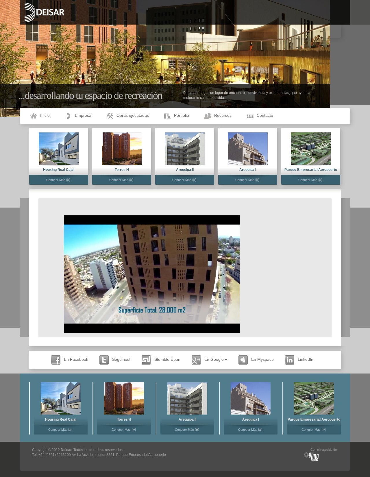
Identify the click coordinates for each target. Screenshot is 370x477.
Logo (60, 12)
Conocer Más (55, 180)
